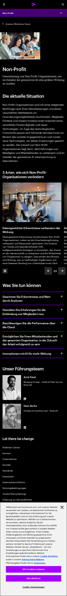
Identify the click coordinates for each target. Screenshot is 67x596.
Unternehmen (9, 459)
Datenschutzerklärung (33, 560)
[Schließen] (62, 507)
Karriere (6, 453)
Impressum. (40, 563)
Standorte (7, 470)
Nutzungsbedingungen (14, 488)
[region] (33, 549)
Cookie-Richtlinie (49, 556)
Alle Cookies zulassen (33, 569)
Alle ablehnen (33, 578)
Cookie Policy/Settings (14, 493)
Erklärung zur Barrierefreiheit (17, 499)
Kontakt (6, 464)
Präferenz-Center (11, 447)
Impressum (8, 476)
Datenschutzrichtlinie (13, 482)
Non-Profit (7, 12)
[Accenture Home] (33, 4)
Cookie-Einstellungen (34, 587)
